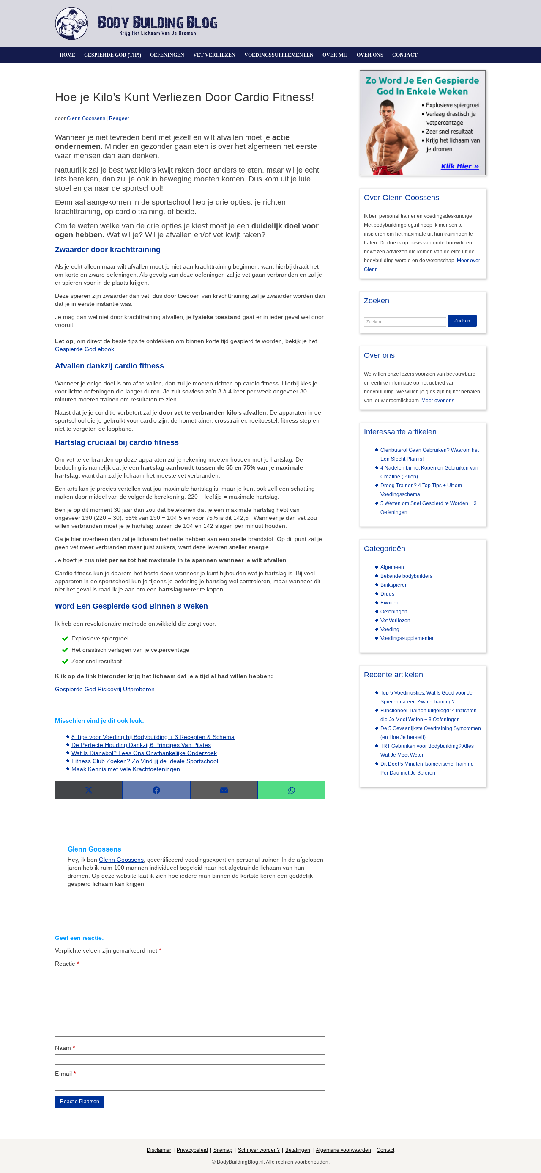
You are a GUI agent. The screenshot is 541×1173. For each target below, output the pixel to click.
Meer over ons (437, 401)
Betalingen (297, 1150)
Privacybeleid (192, 1150)
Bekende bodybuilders (406, 576)
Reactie (67, 963)
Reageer (119, 118)
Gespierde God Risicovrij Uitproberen (105, 689)
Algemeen (392, 567)
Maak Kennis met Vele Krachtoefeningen (125, 769)
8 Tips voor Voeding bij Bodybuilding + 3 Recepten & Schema (153, 736)
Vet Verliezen (214, 55)
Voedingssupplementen (279, 55)
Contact (405, 55)
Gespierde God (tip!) (112, 55)
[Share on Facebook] (156, 790)
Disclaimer (159, 1150)
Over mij (335, 55)
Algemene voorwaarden (343, 1150)
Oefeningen (167, 55)
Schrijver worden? (259, 1150)
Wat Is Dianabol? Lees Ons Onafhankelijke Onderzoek (144, 753)
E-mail (65, 1073)
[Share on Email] (224, 790)
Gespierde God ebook (84, 349)
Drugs (387, 594)
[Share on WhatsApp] (291, 790)
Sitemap (222, 1150)
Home (67, 55)
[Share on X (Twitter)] (89, 790)
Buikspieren (394, 585)
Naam (65, 1047)
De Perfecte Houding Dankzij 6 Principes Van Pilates (141, 745)
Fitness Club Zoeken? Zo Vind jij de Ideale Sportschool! (145, 761)
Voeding (389, 629)
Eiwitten (389, 603)
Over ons (370, 55)
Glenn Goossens (86, 118)
